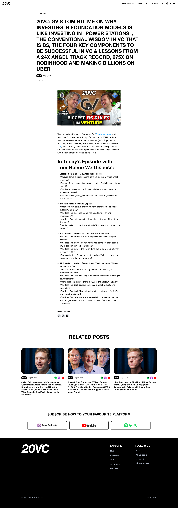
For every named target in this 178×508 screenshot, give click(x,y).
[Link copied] (59, 315)
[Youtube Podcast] (62, 377)
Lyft (59, 146)
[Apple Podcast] (59, 377)
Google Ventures (103, 134)
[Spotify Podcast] (55, 377)
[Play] (89, 107)
